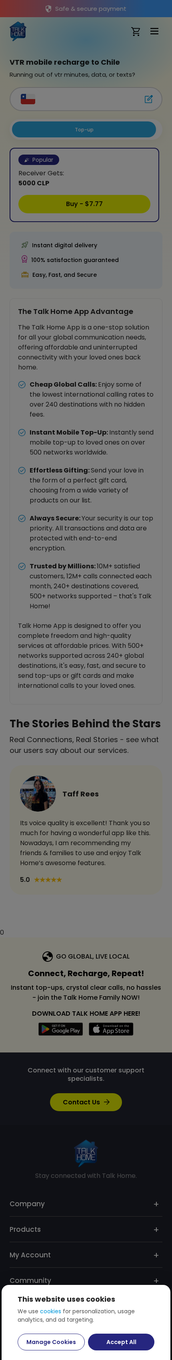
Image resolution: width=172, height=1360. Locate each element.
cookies (50, 1311)
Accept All (121, 1342)
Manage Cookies (51, 1342)
